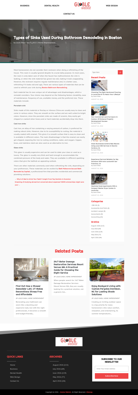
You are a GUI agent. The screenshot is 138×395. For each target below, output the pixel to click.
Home (12, 365)
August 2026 (95, 226)
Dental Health (51, 5)
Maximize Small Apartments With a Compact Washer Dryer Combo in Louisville (104, 188)
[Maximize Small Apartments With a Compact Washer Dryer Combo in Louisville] (99, 179)
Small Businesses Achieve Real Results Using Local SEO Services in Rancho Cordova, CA (105, 146)
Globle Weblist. (65, 392)
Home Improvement (46, 43)
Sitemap (89, 392)
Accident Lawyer (97, 211)
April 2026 (95, 237)
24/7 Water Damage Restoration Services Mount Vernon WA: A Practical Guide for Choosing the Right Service (68, 267)
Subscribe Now (111, 376)
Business (24, 5)
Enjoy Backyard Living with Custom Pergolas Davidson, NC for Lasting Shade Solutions (106, 290)
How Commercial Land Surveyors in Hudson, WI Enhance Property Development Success (104, 119)
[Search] (120, 72)
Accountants (95, 214)
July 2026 (94, 229)
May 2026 (94, 235)
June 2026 (94, 232)
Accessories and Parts (99, 208)
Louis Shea (20, 43)
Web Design (112, 5)
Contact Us (68, 14)
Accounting (95, 217)
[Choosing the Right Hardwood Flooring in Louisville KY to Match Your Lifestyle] (99, 85)
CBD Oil (94, 205)
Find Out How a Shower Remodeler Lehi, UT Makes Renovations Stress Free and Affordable (29, 290)
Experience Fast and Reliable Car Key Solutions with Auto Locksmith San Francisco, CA (104, 161)
